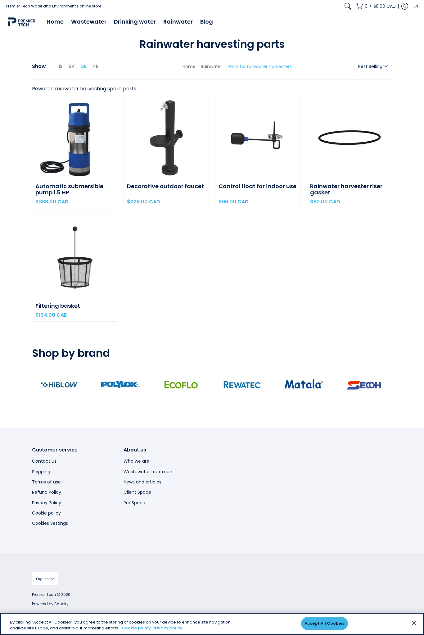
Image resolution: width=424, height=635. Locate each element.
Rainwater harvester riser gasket (346, 189)
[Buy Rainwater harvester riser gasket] (349, 137)
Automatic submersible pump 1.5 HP (69, 189)
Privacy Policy (46, 503)
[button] (376, 6)
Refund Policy (46, 492)
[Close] (414, 623)
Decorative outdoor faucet (165, 186)
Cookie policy (46, 513)
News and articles (142, 482)
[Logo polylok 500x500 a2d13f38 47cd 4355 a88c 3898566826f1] (120, 384)
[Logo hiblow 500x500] (59, 384)
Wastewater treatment (149, 472)
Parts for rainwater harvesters (260, 66)
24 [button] (72, 66)
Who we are (136, 461)
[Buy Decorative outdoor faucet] (166, 137)
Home (189, 66)
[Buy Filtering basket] (74, 257)
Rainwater (211, 66)
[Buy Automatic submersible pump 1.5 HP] (74, 137)
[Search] (348, 6)
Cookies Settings (50, 523)
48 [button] (96, 66)
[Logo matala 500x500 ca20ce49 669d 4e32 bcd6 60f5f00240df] (303, 384)
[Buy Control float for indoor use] (258, 137)
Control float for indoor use (257, 186)
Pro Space (134, 503)
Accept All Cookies (324, 623)
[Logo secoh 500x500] (364, 384)
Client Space (137, 492)
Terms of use (46, 482)
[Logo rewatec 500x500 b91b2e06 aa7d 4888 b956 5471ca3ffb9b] (242, 384)
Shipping (41, 472)
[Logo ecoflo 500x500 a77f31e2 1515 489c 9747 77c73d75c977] (181, 384)
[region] (212, 624)
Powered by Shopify (50, 603)
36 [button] (84, 66)
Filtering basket (57, 306)
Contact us (44, 461)
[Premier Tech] (21, 21)
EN (416, 6)
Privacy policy (167, 628)
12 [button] (60, 66)
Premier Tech (44, 594)
